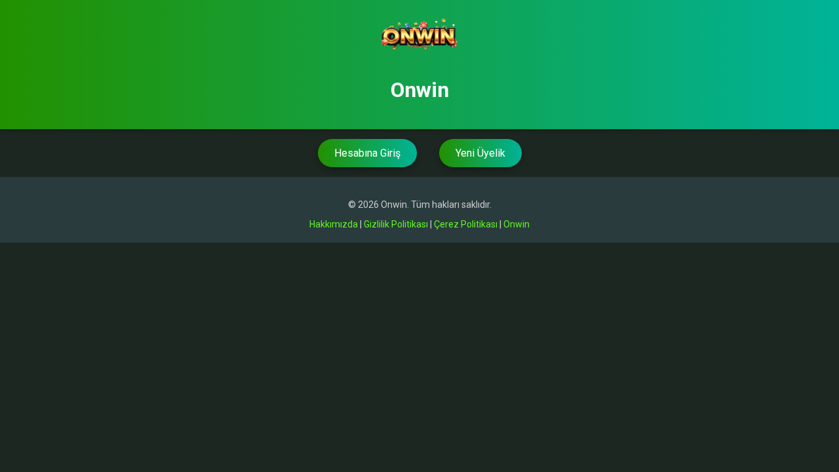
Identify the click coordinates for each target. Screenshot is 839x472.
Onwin (516, 224)
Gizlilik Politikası (396, 224)
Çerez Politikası (466, 224)
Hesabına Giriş (367, 153)
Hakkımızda (333, 224)
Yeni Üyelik (480, 153)
